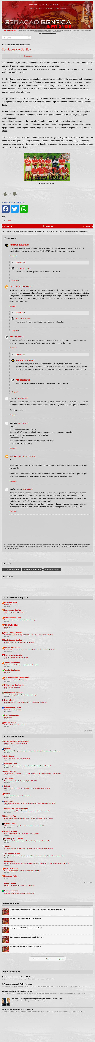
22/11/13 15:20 (23, 423)
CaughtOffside (10, 771)
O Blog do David (10, 764)
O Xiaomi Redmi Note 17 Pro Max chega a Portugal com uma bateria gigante (28, 848)
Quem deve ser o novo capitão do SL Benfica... (26, 937)
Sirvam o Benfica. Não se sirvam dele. (16, 657)
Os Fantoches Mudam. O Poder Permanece (25, 946)
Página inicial (47, 226)
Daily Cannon (9, 756)
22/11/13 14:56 (23, 398)
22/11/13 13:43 (25, 268)
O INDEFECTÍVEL (11, 602)
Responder (13, 256)
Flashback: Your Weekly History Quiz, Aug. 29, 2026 (20, 781)
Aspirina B (8, 801)
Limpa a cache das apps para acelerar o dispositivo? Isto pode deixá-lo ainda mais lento (32, 751)
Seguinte (60, 959)
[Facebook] (6, 209)
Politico (7, 794)
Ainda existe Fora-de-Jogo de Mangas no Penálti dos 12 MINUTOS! (25, 702)
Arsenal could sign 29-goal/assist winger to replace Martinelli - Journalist (27, 811)
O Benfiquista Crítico (12, 707)
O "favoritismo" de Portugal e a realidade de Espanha (21, 665)
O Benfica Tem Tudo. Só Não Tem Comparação (19, 642)
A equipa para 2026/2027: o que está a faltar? (26, 928)
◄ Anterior (7, 226)
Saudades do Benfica (16, 49)
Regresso (7, 672)
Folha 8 (7, 786)
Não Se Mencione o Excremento (16, 677)
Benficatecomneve (11, 715)
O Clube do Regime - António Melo (15, 725)
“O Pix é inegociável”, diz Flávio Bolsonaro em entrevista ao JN (24, 826)
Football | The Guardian (13, 839)
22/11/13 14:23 (25, 380)
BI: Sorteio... (8, 605)
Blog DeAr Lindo (10, 831)
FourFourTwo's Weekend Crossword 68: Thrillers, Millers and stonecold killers (28, 818)
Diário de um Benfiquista (14, 685)
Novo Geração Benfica (47, 5)
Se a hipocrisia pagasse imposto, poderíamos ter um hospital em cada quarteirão (29, 803)
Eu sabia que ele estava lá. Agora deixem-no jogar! (20, 620)
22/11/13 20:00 (28, 489)
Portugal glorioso (11, 891)
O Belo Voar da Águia (12, 618)
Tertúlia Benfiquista (12, 670)
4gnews (7, 846)
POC (9, 221)
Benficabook (9, 700)
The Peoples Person (12, 854)
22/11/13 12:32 (27, 287)
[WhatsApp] (24, 209)
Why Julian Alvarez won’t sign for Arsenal (17, 758)
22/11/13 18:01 (30, 456)
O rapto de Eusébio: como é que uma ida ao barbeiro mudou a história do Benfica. (30, 650)
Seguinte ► (88, 226)
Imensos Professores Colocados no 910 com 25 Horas (21, 833)
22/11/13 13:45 (19, 337)
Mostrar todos (88, 730)
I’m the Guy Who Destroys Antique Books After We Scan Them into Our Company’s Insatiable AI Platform (36, 863)
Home (48, 959)
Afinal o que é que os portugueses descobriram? (19, 893)
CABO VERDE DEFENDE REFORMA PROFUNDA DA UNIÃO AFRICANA (27, 788)
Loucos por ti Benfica (12, 647)
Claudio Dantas (10, 824)
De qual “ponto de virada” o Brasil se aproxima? (19, 885)
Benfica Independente (13, 655)
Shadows (14, 245)
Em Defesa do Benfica (13, 640)
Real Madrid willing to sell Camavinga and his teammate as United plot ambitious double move (34, 856)
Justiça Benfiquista (12, 662)
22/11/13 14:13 (30, 360)
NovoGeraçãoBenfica (10, 30)
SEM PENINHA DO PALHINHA (14, 612)
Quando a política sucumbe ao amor (15, 743)
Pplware (7, 748)
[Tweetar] (15, 209)
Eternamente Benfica (12, 610)
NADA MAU (8, 627)
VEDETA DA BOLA (11, 625)
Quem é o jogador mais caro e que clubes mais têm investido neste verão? (27, 766)
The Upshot (9, 778)
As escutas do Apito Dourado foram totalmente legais (21, 695)
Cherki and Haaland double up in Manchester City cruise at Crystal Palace (27, 841)
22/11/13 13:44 (25, 318)
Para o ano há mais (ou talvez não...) (15, 680)
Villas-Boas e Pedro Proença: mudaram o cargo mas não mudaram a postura (28, 635)
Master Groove (10, 722)
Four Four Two (10, 816)
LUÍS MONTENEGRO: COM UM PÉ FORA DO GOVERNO (22, 871)
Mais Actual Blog (11, 869)
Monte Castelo (10, 883)
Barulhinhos (8, 717)
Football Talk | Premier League (16, 808)
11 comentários (27, 56)
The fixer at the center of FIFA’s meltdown (17, 796)
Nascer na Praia (10, 876)
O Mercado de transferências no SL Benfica (25, 918)
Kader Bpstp (15, 287)
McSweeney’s (9, 861)
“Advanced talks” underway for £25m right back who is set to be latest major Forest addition (32, 773)
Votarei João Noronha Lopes (13, 710)
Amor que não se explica (12, 687)
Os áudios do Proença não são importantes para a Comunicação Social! (37, 999)
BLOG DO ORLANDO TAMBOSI (16, 741)
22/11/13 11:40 (24, 245)
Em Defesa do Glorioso (13, 692)
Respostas (20, 263)
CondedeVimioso (17, 456)
